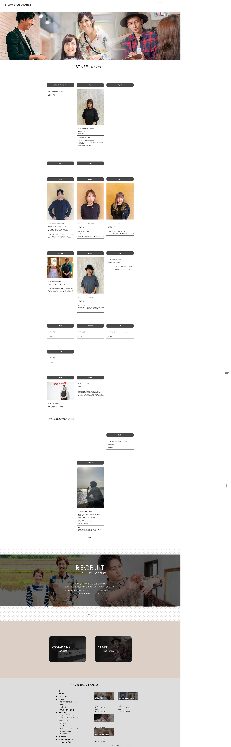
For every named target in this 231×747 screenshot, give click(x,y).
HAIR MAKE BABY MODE (67, 702)
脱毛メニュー (64, 723)
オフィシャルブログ (65, 742)
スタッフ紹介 (63, 696)
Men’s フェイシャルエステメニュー (71, 728)
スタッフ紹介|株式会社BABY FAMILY (160, 2)
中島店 (62, 704)
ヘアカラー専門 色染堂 (66, 710)
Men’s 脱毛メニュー (66, 734)
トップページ (63, 691)
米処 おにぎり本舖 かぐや (67, 739)
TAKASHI (90, 462)
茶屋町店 (63, 707)
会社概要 (61, 694)
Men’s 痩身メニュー (66, 731)
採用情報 (61, 699)
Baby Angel (62, 712)
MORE (90, 614)
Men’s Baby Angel (64, 726)
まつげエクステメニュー (67, 715)
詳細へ (90, 537)
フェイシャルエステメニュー (69, 717)
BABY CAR (62, 736)
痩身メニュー (64, 720)
